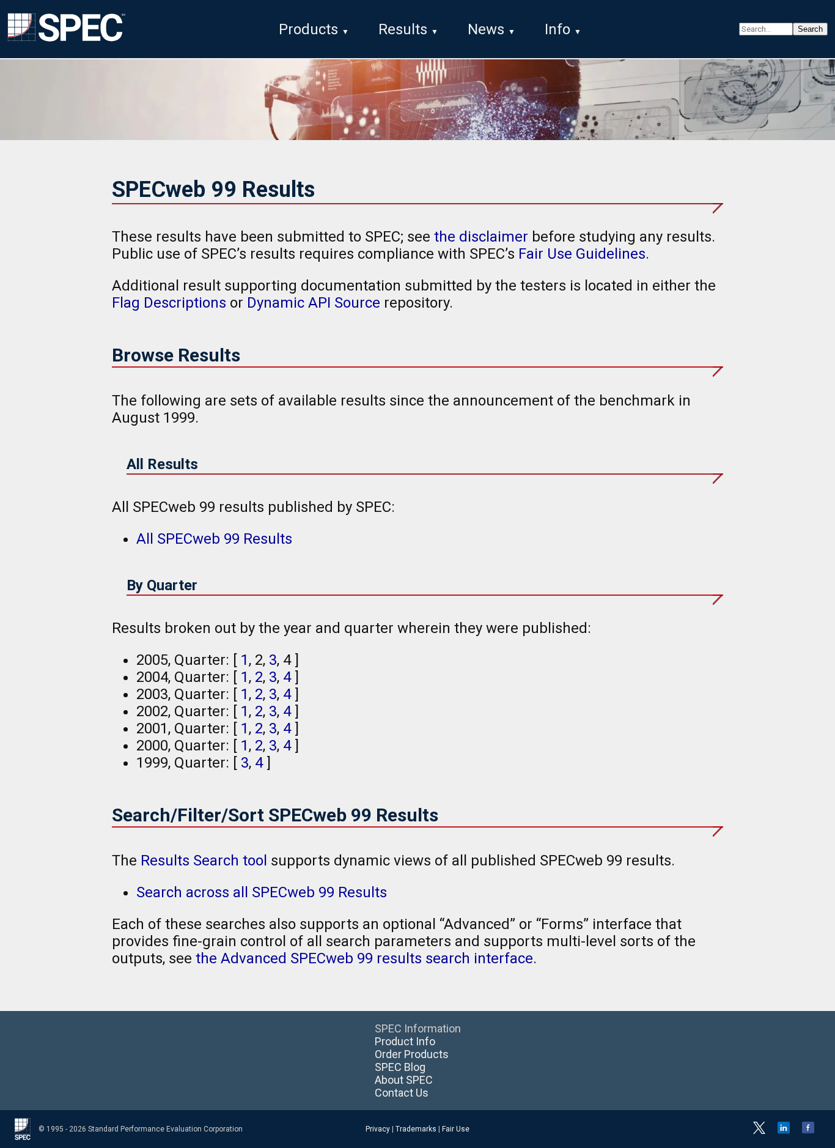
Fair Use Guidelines (582, 253)
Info (557, 29)
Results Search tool (204, 860)
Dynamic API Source (313, 302)
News (486, 29)
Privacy (378, 1129)
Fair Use (455, 1129)
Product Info (405, 1041)
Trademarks (415, 1129)
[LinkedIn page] (784, 1131)
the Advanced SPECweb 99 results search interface (364, 958)
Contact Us (402, 1092)
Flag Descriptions (169, 302)
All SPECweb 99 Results (214, 538)
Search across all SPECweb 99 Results (261, 892)
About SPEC (404, 1079)
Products (308, 29)
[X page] (759, 1131)
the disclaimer (481, 236)
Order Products (412, 1054)
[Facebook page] (808, 1131)
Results (402, 29)
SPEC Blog (400, 1067)
